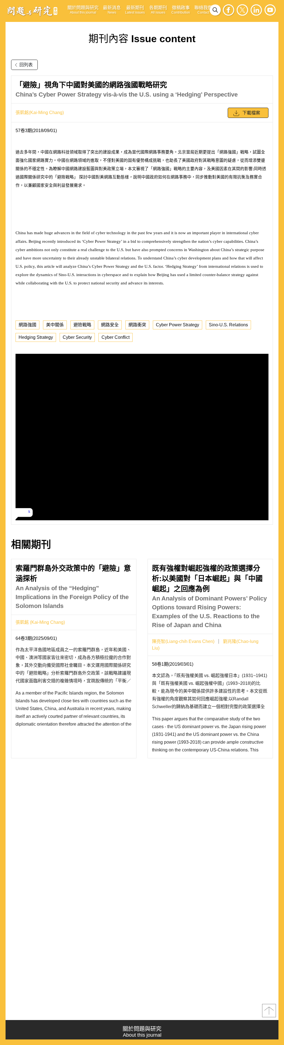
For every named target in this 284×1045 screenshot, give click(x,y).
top (269, 1010)
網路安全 (110, 324)
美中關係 (55, 324)
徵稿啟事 (180, 9)
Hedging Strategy (36, 337)
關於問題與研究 (82, 9)
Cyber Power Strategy (177, 324)
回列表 (26, 64)
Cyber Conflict (116, 337)
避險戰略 (82, 324)
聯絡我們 (203, 9)
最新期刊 (135, 9)
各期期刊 (158, 9)
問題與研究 (32, 10)
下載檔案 (251, 112)
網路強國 (27, 324)
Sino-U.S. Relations (228, 324)
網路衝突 (137, 324)
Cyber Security (77, 337)
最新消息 (112, 9)
